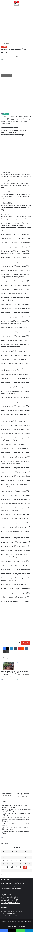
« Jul (2, 874)
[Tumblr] (15, 648)
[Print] (7, 651)
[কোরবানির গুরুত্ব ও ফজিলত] (8, 735)
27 (16, 867)
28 (21, 867)
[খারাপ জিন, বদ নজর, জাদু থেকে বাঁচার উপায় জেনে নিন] (24, 666)
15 (25, 861)
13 (16, 861)
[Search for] (31, 4)
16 (29, 861)
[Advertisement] (16, 24)
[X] (7, 648)
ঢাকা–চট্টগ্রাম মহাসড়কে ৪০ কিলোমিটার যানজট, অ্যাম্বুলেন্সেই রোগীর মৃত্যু (14, 806)
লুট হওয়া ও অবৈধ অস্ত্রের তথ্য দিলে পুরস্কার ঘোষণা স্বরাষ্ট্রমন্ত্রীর (15, 820)
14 (21, 861)
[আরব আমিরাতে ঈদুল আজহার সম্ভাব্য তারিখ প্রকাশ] (24, 735)
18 (8, 864)
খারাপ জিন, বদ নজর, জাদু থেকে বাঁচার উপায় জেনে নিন (23, 672)
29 (25, 867)
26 (12, 867)
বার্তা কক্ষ (3, 56)
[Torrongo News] (16, 3)
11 (8, 861)
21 (21, 864)
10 (3, 861)
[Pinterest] (19, 648)
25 (8, 867)
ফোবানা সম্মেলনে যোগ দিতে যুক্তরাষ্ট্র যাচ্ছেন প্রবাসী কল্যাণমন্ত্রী (15, 824)
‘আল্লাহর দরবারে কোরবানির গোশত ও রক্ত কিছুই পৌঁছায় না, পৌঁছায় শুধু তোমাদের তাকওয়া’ (8, 673)
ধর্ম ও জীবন (9, 43)
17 (3, 864)
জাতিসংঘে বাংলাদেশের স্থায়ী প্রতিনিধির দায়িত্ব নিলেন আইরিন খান (16, 814)
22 (25, 864)
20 (16, 864)
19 (12, 864)
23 (29, 864)
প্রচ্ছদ (3, 43)
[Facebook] (4, 648)
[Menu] (2, 4)
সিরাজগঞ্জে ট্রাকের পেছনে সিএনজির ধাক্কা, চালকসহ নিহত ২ (15, 832)
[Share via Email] (4, 651)
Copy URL (25, 643)
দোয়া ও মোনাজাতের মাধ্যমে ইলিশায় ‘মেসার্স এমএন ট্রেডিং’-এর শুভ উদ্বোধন (16, 828)
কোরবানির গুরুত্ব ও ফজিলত (6, 793)
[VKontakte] (26, 648)
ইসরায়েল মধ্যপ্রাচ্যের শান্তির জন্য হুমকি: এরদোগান (15, 817)
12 (12, 861)
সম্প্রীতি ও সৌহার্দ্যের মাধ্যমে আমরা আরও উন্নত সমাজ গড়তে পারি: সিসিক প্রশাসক (16, 810)
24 (3, 867)
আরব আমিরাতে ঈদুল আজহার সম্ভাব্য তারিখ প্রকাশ (23, 794)
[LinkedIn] (11, 648)
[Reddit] (22, 648)
